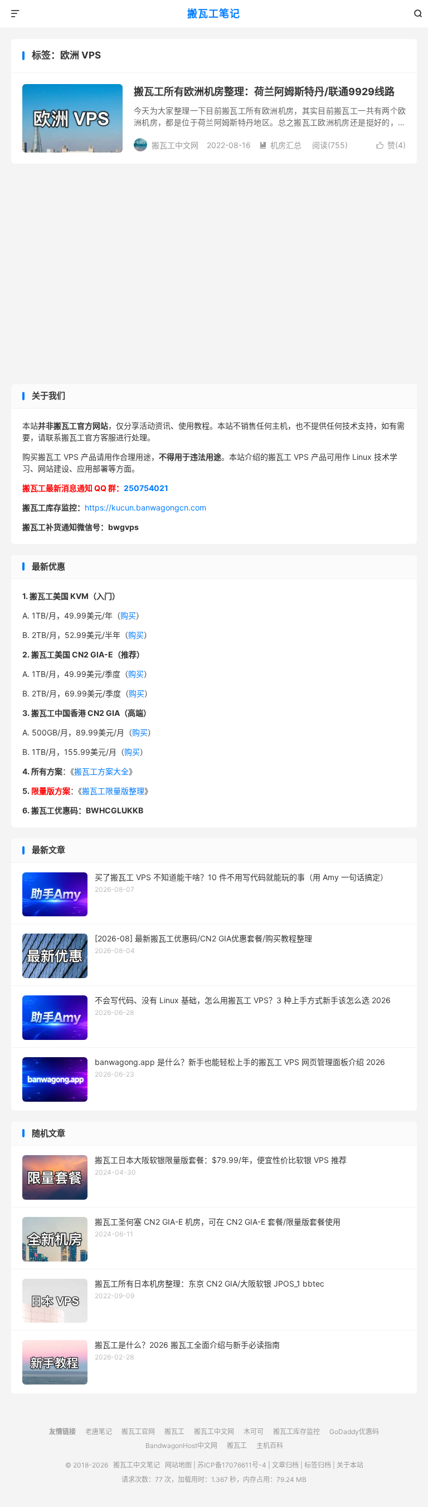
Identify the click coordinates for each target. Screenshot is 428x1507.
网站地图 (178, 1465)
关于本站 (350, 1465)
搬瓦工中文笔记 (136, 1465)
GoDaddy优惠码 (354, 1431)
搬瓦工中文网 (214, 1431)
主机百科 (269, 1445)
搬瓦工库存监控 (296, 1431)
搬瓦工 (174, 1431)
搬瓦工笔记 (213, 13)
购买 (128, 615)
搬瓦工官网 (138, 1431)
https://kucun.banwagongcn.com (145, 507)
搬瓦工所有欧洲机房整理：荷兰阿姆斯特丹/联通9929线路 (264, 91)
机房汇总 (280, 145)
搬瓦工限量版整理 (113, 791)
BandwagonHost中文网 (181, 1445)
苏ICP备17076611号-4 (231, 1465)
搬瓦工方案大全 (101, 771)
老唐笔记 (98, 1431)
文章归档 (285, 1465)
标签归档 (317, 1465)
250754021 (146, 488)
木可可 (254, 1431)
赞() (391, 145)
